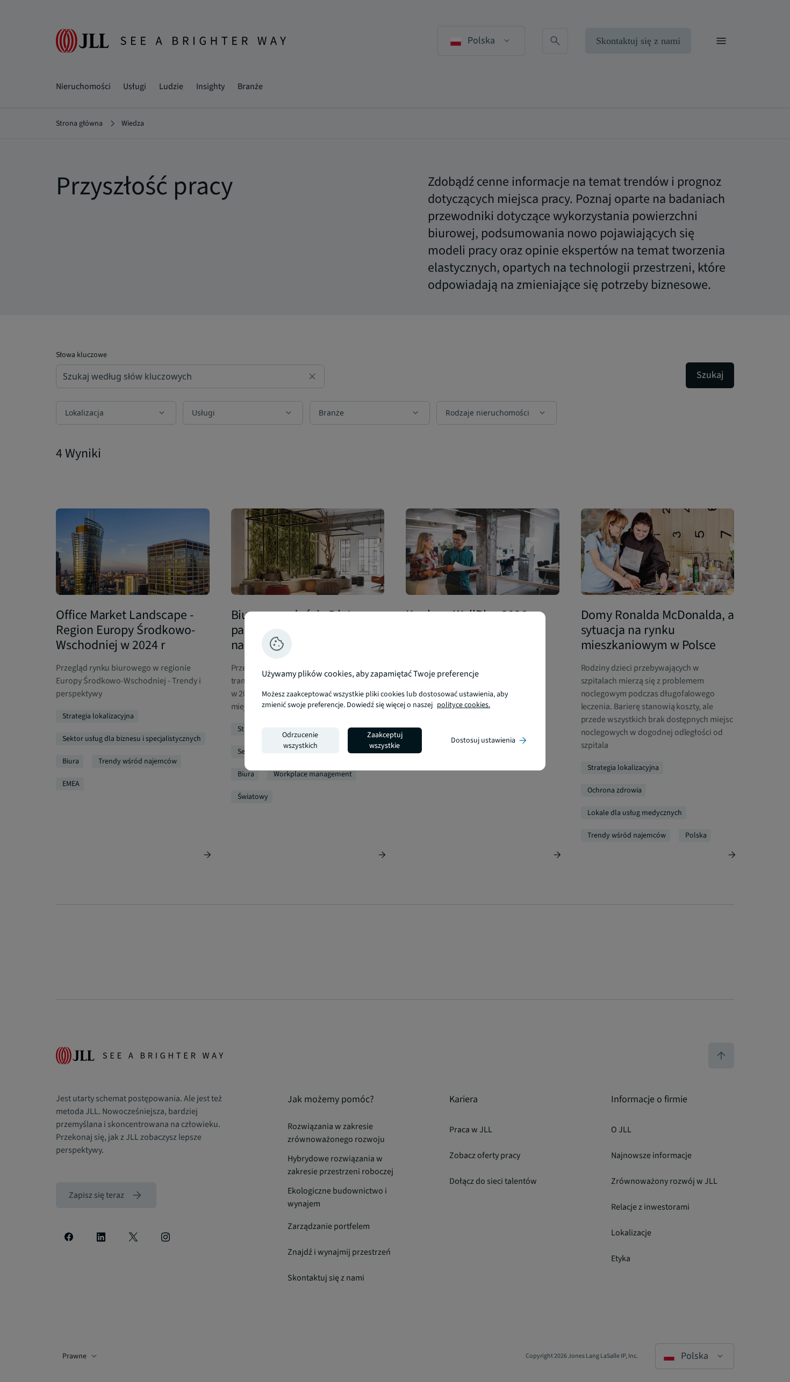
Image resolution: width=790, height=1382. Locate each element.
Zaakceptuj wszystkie (385, 740)
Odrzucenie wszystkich (300, 740)
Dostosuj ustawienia (489, 740)
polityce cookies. (463, 705)
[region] (395, 691)
